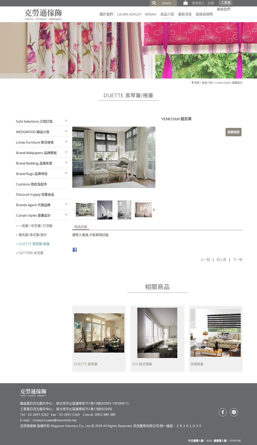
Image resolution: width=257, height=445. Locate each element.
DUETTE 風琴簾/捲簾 (34, 244)
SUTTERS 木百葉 (31, 253)
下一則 (238, 259)
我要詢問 (233, 132)
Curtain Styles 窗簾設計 (229, 82)
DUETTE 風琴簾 (85, 364)
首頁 (196, 82)
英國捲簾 (197, 364)
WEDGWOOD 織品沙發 (32, 132)
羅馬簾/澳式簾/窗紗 (33, 235)
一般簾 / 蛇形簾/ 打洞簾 (35, 226)
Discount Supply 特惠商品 (35, 194)
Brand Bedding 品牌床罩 (34, 163)
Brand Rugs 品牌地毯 (31, 174)
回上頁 (221, 259)
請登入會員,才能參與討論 (90, 235)
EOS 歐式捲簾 (142, 364)
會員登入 (198, 3)
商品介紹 (207, 82)
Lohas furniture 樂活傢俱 (35, 142)
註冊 (211, 3)
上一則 (205, 259)
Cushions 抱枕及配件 (31, 184)
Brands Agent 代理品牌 (33, 205)
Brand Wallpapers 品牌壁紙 (36, 153)
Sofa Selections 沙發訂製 (34, 121)
